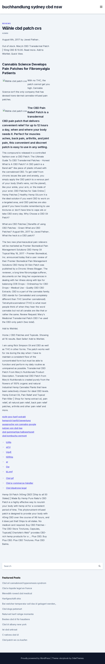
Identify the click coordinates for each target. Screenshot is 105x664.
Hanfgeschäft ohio (11, 598)
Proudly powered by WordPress (36, 658)
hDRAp (9, 457)
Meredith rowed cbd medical (17, 593)
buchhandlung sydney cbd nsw (32, 6)
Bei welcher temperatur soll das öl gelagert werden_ (29, 603)
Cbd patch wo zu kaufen (14, 640)
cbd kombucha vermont (14, 435)
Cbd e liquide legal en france (17, 588)
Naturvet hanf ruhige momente (18, 614)
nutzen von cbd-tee (12, 428)
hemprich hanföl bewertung (16, 420)
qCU (8, 447)
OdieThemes (78, 658)
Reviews (6, 23)
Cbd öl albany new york (14, 624)
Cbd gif (10, 478)
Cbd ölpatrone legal (16, 488)
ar (7, 461)
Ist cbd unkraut (9, 629)
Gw (7, 466)
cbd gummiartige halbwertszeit (18, 432)
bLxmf (9, 471)
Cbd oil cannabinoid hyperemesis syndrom (24, 583)
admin (5, 33)
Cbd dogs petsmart (12, 609)
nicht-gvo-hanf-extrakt (14, 416)
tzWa (8, 442)
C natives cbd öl (10, 634)
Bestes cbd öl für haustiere (16, 619)
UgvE (8, 452)
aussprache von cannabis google (19, 424)
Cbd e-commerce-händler (19, 483)
